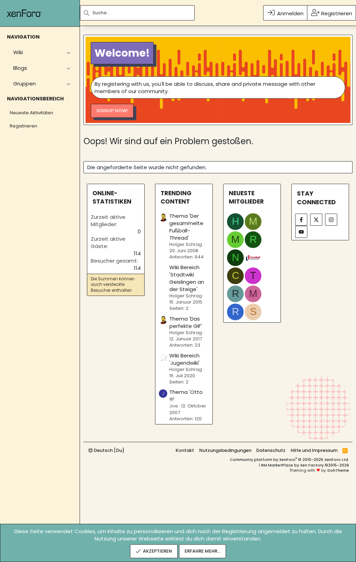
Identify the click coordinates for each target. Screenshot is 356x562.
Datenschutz (270, 450)
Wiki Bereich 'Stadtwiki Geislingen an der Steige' (186, 278)
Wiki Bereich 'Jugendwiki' (184, 359)
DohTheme (338, 470)
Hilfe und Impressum (314, 450)
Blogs (20, 68)
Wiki (18, 52)
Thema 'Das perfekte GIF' (185, 322)
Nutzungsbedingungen (225, 450)
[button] (68, 52)
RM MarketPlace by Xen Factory (305, 465)
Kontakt (185, 450)
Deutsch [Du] (108, 450)
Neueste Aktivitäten (31, 112)
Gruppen (24, 83)
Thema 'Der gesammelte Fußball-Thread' (186, 226)
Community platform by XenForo (289, 459)
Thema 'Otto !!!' (186, 395)
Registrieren (23, 126)
